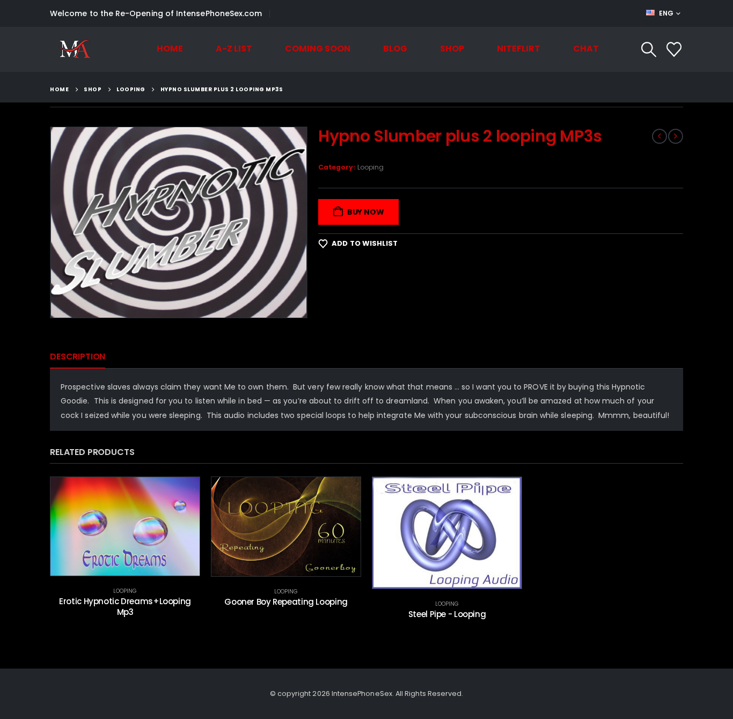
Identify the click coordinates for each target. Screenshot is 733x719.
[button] (649, 49)
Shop (452, 48)
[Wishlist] (674, 49)
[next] (675, 136)
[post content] (125, 526)
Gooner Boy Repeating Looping (286, 601)
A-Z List (234, 48)
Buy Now (365, 212)
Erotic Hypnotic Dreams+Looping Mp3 (125, 607)
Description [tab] (77, 356)
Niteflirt (518, 48)
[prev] (659, 136)
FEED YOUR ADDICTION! (323, 13)
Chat (586, 48)
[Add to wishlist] (183, 493)
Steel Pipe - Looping (447, 614)
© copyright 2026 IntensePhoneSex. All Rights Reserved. (367, 693)
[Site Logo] (74, 49)
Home (170, 48)
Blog (395, 48)
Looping (370, 167)
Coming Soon (317, 48)
